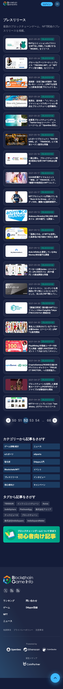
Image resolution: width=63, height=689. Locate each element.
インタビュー (39, 477)
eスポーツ (9, 454)
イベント (38, 469)
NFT (5, 614)
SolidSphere (10, 509)
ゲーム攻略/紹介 (12, 446)
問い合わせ (31, 600)
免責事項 (7, 630)
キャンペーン (39, 485)
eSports (37, 454)
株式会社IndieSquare (14, 520)
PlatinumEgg (26, 509)
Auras (45, 503)
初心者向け (9, 485)
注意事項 (39, 630)
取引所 (7, 462)
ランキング (9, 600)
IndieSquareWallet (35, 520)
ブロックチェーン (29, 515)
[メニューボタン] (57, 4)
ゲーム (6, 607)
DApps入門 (39, 462)
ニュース (38, 446)
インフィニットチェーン (28, 503)
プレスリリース (11, 477)
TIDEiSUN (9, 503)
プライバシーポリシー (23, 630)
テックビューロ (11, 515)
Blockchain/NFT (12, 469)
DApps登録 (32, 607)
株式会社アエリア (43, 509)
